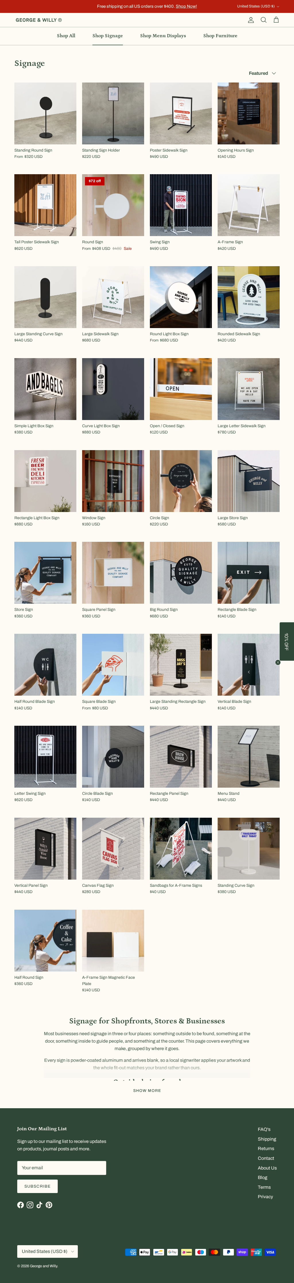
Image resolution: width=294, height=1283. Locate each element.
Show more (147, 1090)
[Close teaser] (278, 662)
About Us (267, 1168)
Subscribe (37, 1186)
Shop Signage (107, 36)
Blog (262, 1177)
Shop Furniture (220, 36)
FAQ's (264, 1129)
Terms (264, 1187)
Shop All (66, 36)
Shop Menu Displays (163, 36)
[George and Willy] (38, 20)
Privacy (265, 1196)
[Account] (249, 20)
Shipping (267, 1139)
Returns (266, 1148)
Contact (266, 1158)
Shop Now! (186, 6)
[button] (287, 641)
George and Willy (43, 1266)
